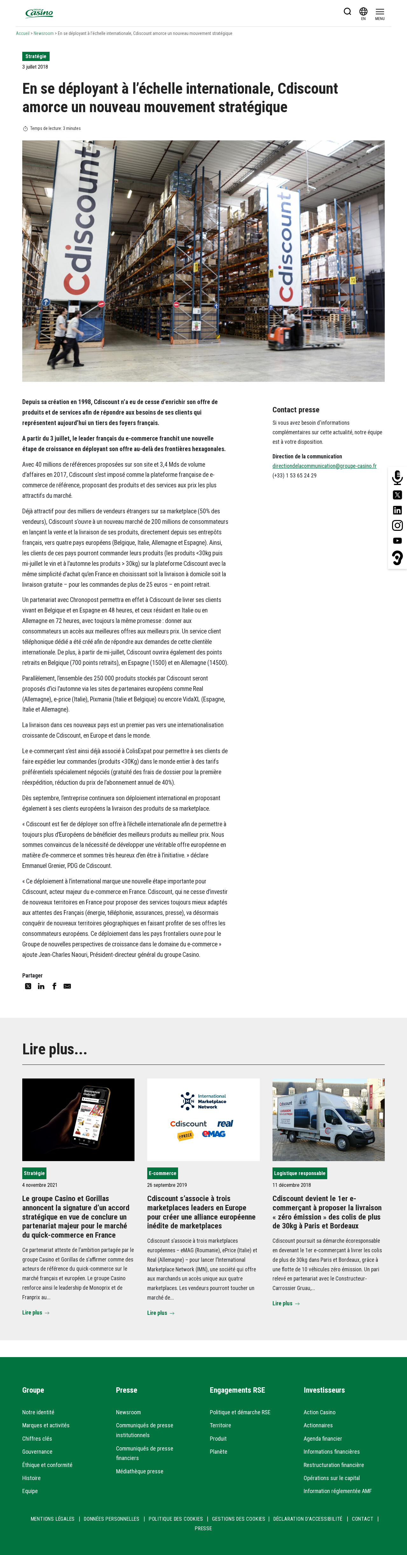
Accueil (23, 33)
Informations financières (332, 1451)
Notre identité (38, 1412)
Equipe (30, 1491)
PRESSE (203, 1528)
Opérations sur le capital (332, 1478)
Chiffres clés (37, 1438)
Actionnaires (318, 1425)
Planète (218, 1451)
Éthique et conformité (47, 1465)
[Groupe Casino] (39, 13)
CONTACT (363, 1519)
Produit (218, 1438)
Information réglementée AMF (338, 1491)
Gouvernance (37, 1451)
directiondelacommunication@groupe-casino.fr (324, 466)
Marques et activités (46, 1425)
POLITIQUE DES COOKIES (176, 1519)
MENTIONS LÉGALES (53, 1519)
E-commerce (162, 1173)
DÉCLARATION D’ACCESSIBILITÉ (308, 1519)
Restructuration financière (334, 1465)
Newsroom (44, 33)
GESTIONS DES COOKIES (239, 1519)
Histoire (31, 1478)
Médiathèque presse (139, 1471)
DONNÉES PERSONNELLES (112, 1519)
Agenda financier (323, 1438)
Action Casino (319, 1412)
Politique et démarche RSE (240, 1412)
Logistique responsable (300, 1173)
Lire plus (32, 1312)
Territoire (220, 1425)
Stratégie (35, 56)
